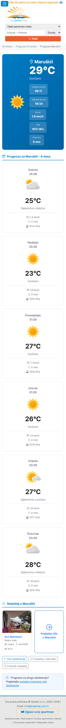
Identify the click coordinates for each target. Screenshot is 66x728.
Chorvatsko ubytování (24, 722)
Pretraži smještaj (17, 666)
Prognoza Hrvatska (26, 46)
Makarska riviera (45, 722)
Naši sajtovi (27, 718)
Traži (34, 38)
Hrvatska (7, 46)
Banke (58, 718)
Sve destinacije (16, 658)
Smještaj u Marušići (44, 658)
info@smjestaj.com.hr (36, 706)
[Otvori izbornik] (4, 3)
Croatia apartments (43, 718)
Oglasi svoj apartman (39, 712)
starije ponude (12, 718)
